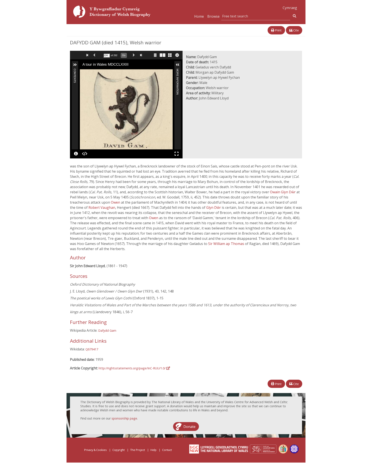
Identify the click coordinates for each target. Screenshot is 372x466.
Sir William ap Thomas (226, 243)
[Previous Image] (95, 55)
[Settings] (177, 55)
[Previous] (83, 109)
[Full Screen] (176, 153)
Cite (295, 30)
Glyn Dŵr (214, 207)
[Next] (169, 109)
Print (278, 30)
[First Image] (88, 55)
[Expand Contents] (75, 65)
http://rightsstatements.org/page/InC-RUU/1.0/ (132, 368)
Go (124, 55)
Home (199, 16)
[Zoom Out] (89, 72)
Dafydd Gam (107, 330)
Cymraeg (290, 7)
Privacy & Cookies (95, 450)
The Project (137, 450)
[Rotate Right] (95, 72)
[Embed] (84, 153)
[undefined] (76, 153)
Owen (116, 202)
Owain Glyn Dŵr (283, 192)
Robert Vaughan (101, 207)
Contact (167, 450)
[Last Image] (142, 55)
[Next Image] (134, 55)
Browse (213, 16)
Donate (189, 426)
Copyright (118, 450)
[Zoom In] (83, 72)
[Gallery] (170, 55)
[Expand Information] (177, 65)
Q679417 (91, 349)
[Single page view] (155, 55)
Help (153, 450)
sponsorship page (124, 418)
